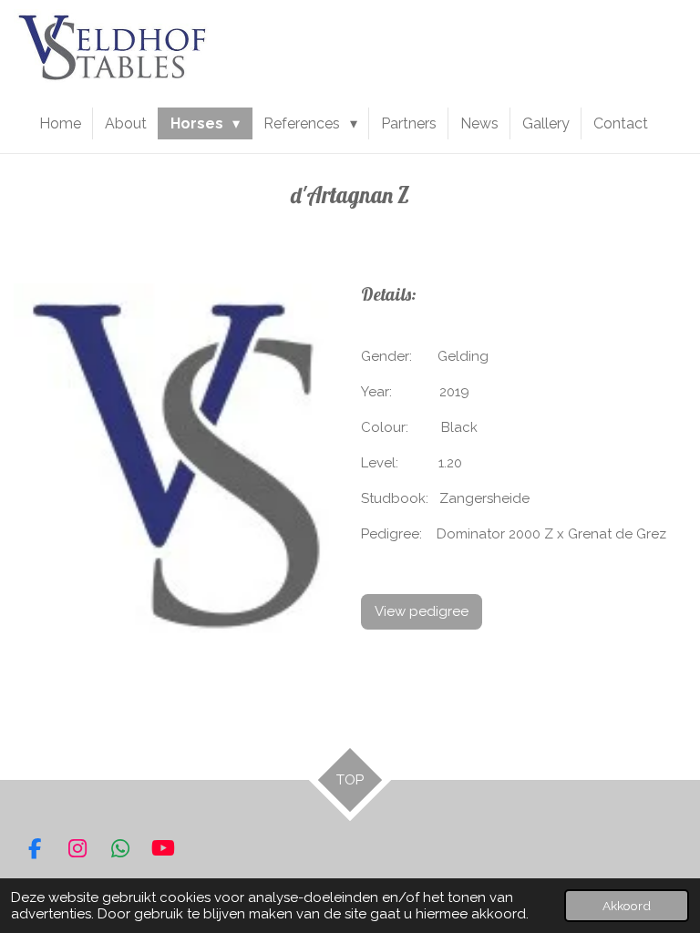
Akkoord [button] (626, 905)
